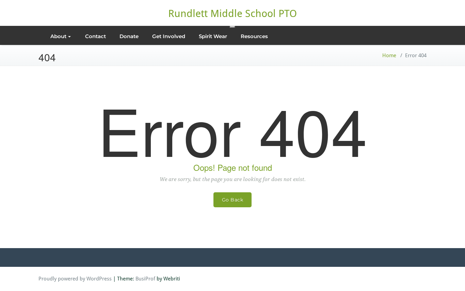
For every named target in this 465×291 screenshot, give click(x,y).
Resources (254, 36)
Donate (129, 36)
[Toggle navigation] (232, 27)
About (58, 36)
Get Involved (168, 36)
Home (389, 55)
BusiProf (145, 279)
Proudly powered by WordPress (75, 279)
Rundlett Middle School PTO (232, 13)
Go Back (232, 200)
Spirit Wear (213, 36)
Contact (95, 36)
